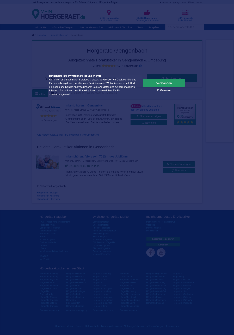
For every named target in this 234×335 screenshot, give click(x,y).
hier (110, 90)
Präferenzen (164, 90)
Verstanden (164, 83)
